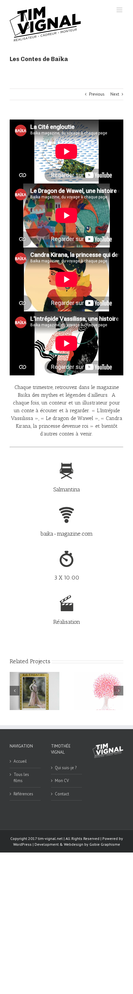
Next (114, 94)
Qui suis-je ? (66, 767)
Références (23, 794)
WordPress (22, 844)
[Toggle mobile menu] (120, 9)
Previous (97, 94)
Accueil (20, 761)
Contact (62, 794)
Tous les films (21, 778)
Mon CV (62, 780)
